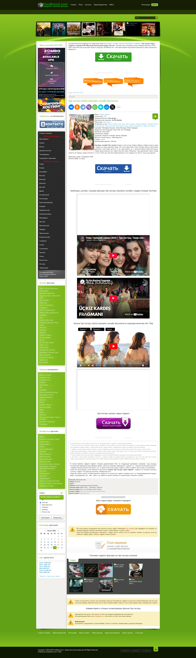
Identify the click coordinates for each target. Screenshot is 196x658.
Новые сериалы (127, 633)
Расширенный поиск (46, 272)
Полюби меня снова (46, 320)
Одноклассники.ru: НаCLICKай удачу (49, 297)
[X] (112, 107)
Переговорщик (44, 473)
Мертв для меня (45, 461)
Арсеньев (42, 400)
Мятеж (41, 325)
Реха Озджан (130, 124)
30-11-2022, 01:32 (78, 92)
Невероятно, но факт (46, 486)
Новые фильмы (97, 633)
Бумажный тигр (44, 377)
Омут (41, 317)
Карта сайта (43, 276)
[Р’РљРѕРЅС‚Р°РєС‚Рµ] (71, 107)
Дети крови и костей (46, 395)
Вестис (41, 340)
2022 (105, 116)
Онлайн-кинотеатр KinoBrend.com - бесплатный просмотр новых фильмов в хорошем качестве (53, 5)
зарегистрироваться (97, 616)
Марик (41, 410)
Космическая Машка (46, 357)
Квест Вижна (43, 385)
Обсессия (42, 327)
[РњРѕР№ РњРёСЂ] (106, 107)
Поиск (81, 5)
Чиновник (42, 452)
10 (41, 542)
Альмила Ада (99, 126)
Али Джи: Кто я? (45, 380)
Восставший (43, 362)
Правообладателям (100, 5)
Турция (102, 139)
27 (51, 548)
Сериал (101, 114)
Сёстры (41, 447)
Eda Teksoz (107, 122)
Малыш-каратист (45, 355)
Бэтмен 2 (42, 382)
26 (48, 548)
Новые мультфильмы (112, 633)
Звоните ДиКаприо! (46, 449)
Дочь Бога (42, 471)
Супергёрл (43, 315)
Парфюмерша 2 (44, 478)
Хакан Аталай (109, 126)
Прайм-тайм (43, 360)
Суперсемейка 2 (44, 444)
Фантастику (46, 512)
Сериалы (45, 507)
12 (48, 542)
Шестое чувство (44, 456)
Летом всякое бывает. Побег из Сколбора (50, 418)
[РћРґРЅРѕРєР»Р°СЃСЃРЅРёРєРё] (77, 107)
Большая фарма (45, 337)
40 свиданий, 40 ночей (47, 350)
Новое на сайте (84, 633)
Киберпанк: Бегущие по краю (49, 439)
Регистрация (146, 5)
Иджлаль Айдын (149, 126)
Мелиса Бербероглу (136, 126)
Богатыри (42, 330)
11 (44, 542)
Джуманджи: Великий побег (48, 352)
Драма (107, 114)
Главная (73, 5)
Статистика (139, 633)
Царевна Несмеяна (46, 397)
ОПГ (40, 387)
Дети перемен (44, 300)
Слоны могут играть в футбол (49, 464)
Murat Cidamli (112, 124)
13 (51, 542)
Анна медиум (44, 291)
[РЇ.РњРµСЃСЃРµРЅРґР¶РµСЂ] (100, 107)
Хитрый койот (44, 347)
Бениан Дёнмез (141, 124)
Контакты (88, 5)
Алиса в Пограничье (46, 305)
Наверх (155, 649)
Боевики (45, 509)
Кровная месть (44, 442)
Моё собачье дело (45, 459)
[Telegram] (83, 107)
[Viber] (89, 107)
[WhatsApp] (95, 107)
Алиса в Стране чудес (47, 310)
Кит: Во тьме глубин (46, 342)
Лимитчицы (43, 303)
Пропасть (42, 332)
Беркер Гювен (153, 124)
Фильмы (45, 502)
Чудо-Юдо (42, 390)
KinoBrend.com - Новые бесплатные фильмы (68, 650)
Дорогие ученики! (45, 375)
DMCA (111, 5)
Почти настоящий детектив (48, 392)
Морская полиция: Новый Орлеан (50, 483)
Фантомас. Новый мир (47, 293)
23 (62, 545)
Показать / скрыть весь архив (49, 576)
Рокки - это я (43, 345)
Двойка (41, 437)
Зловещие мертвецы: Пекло (49, 322)
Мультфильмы (47, 505)
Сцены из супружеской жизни (49, 481)
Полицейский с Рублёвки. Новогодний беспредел (48, 467)
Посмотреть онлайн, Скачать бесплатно (118, 43)
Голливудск (43, 308)
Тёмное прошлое (45, 454)
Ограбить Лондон (45, 335)
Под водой (43, 476)
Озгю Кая (121, 124)
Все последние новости (47, 274)
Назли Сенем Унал (121, 126)
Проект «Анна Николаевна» (48, 288)
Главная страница (44, 633)
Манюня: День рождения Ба (49, 313)
